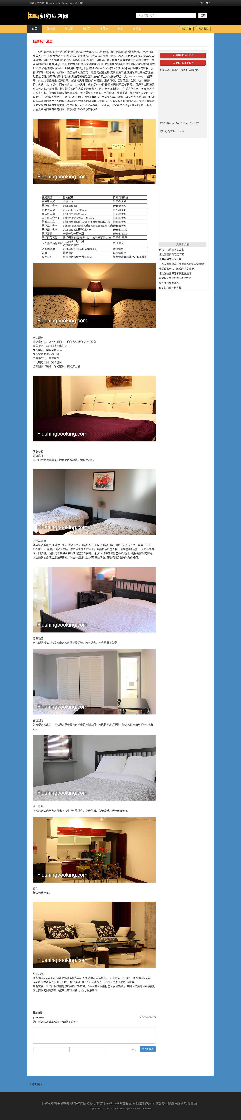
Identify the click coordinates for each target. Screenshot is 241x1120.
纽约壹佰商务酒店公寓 (171, 254)
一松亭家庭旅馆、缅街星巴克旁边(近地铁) (182, 264)
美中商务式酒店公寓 (170, 259)
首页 (34, 28)
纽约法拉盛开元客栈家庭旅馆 (175, 273)
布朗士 (137, 28)
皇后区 (86, 28)
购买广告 (186, 28)
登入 (208, 3)
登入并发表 (148, 1049)
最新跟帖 (37, 1012)
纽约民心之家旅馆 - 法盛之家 (175, 278)
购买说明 (203, 28)
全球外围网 (35, 1084)
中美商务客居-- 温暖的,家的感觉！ (178, 268)
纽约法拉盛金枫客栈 (170, 287)
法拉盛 (51, 28)
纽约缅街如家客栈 (169, 283)
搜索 (203, 15)
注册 (201, 3)
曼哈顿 (69, 28)
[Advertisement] (183, 189)
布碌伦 (104, 28)
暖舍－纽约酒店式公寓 (171, 249)
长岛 (120, 28)
